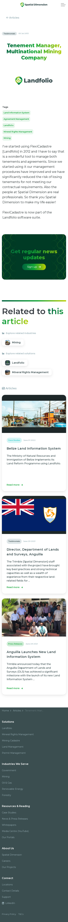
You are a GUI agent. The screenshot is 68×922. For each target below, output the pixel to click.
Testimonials (9, 34)
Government (9, 770)
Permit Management (14, 753)
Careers (6, 861)
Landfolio (9, 125)
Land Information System (16, 112)
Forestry (6, 795)
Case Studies (9, 812)
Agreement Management (16, 119)
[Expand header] (63, 5)
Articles (14, 17)
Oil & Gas (7, 782)
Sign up (32, 266)
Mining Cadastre (11, 740)
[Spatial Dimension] (34, 5)
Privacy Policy (9, 914)
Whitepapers (9, 825)
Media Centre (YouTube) (15, 831)
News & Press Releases (15, 818)
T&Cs (20, 914)
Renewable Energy (12, 789)
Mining (7, 138)
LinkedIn (10, 903)
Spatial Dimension (12, 854)
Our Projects (9, 867)
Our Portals (8, 837)
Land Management (12, 746)
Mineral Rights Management (18, 132)
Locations (7, 884)
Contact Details (10, 890)
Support (6, 897)
